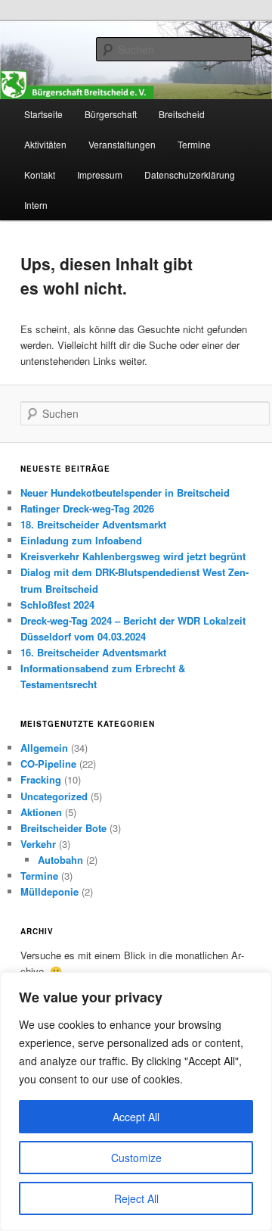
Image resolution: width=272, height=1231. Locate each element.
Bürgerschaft (111, 114)
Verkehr (38, 844)
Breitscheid (182, 114)
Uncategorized (54, 796)
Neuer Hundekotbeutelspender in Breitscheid (125, 492)
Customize (136, 1157)
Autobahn (60, 859)
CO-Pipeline (48, 763)
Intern (36, 204)
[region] (136, 1101)
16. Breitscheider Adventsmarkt (93, 652)
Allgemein (44, 747)
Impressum (99, 174)
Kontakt (39, 174)
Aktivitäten (45, 144)
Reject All (136, 1198)
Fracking (40, 779)
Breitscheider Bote (63, 828)
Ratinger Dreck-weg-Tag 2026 (87, 508)
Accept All (136, 1116)
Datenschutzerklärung (189, 174)
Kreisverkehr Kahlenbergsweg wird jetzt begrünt (133, 556)
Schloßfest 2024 (57, 604)
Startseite (43, 114)
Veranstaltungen (122, 144)
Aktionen (41, 812)
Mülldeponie (49, 891)
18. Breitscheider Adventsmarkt (93, 524)
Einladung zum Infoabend (81, 540)
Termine (194, 144)
